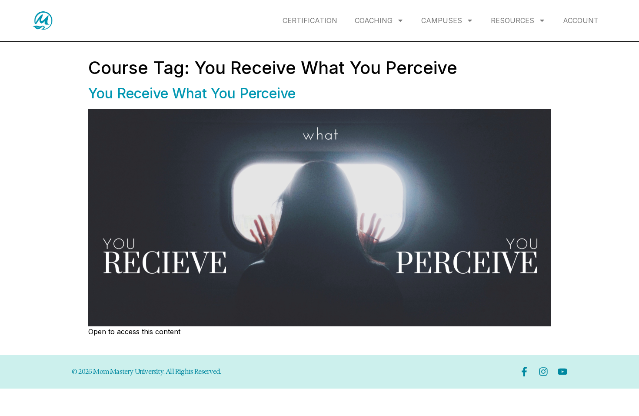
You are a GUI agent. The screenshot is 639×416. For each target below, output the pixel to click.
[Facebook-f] (524, 371)
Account (581, 20)
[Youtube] (562, 371)
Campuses (441, 20)
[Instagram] (543, 371)
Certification (310, 20)
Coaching (374, 20)
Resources (512, 20)
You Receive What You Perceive (192, 93)
